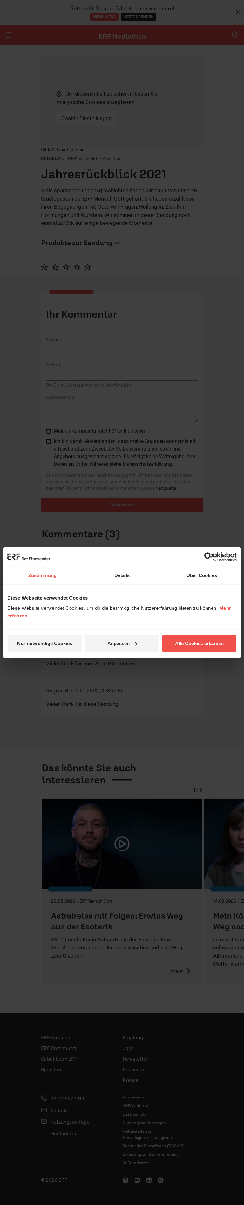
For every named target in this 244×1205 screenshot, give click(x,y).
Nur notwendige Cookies (44, 643)
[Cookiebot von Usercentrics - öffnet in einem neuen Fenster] (209, 557)
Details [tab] (122, 575)
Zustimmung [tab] (42, 575)
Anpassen (118, 643)
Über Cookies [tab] (201, 575)
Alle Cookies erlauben (199, 643)
